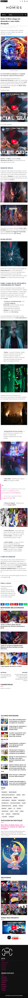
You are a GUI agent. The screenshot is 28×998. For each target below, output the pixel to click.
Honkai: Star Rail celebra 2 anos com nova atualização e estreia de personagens (17, 783)
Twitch (3, 988)
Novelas (4, 808)
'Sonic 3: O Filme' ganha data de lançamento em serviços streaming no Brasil (13, 626)
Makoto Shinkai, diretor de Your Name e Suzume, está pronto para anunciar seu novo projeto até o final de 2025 (13, 768)
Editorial (3, 968)
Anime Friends (12, 792)
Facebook (4, 979)
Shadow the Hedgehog (8, 27)
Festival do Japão (15, 803)
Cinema (15, 797)
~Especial (11, 816)
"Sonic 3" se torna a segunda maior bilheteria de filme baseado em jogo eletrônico (12, 647)
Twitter (3, 990)
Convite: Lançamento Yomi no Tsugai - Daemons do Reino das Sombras (17, 734)
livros (21, 811)
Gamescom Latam (6, 805)
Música (21, 805)
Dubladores (21, 800)
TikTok (3, 982)
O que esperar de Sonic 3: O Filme (11, 666)
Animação (4, 792)
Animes (18, 794)
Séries (10, 808)
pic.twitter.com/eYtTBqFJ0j (11, 493)
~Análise (8, 814)
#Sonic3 (12, 491)
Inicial (4, 14)
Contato (3, 970)
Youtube (3, 977)
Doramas (13, 800)
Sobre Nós (4, 964)
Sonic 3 (15, 27)
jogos (11, 811)
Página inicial (4, 962)
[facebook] (20, 1)
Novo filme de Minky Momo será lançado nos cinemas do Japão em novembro (17, 721)
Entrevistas (5, 803)
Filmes (25, 26)
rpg (3, 814)
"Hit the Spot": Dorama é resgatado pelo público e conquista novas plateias (17, 751)
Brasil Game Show (7, 797)
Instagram (4, 980)
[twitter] (22, 1)
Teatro (19, 808)
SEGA (2, 27)
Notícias (3, 966)
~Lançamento (21, 26)
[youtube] (27, 1)
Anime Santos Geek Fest (8, 794)
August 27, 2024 (7, 498)
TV (14, 808)
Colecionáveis (5, 800)
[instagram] (25, 1)
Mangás (15, 805)
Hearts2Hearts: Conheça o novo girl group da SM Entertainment (17, 745)
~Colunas (4, 816)
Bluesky (3, 984)
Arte (23, 794)
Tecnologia (5, 811)
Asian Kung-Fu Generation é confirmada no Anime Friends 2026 (18, 727)
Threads (3, 986)
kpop (16, 811)
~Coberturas (15, 814)
